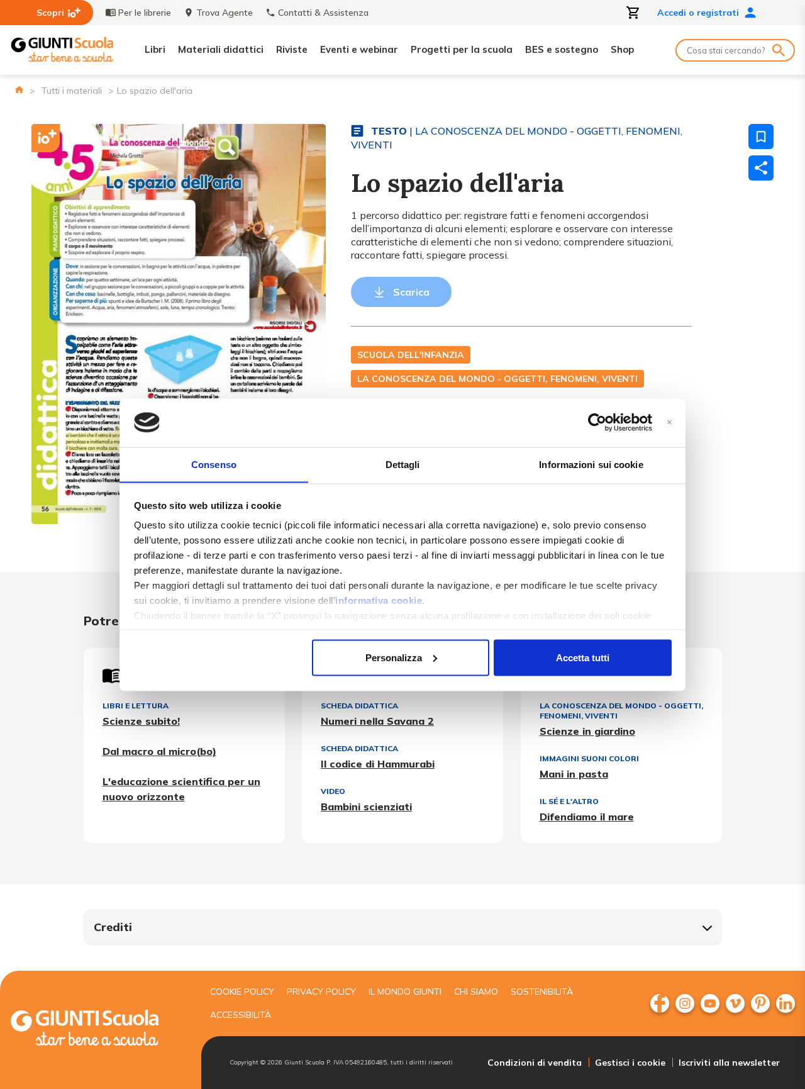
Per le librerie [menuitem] (144, 13)
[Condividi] (761, 168)
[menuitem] (659, 1003)
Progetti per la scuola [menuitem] (462, 49)
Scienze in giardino (587, 731)
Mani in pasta (574, 774)
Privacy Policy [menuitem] (321, 991)
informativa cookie (378, 600)
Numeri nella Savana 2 (377, 721)
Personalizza (393, 657)
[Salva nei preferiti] (761, 136)
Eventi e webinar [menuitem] (359, 49)
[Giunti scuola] (97, 1029)
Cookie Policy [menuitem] (242, 991)
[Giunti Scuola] (62, 50)
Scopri (50, 12)
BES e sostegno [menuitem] (561, 49)
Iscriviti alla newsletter (729, 1062)
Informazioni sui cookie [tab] (591, 464)
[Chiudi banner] (669, 422)
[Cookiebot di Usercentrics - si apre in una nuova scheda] (597, 422)
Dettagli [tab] (403, 464)
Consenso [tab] (213, 464)
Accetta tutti (582, 657)
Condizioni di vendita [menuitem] (534, 1062)
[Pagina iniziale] (19, 89)
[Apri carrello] (633, 12)
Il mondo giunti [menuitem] (405, 991)
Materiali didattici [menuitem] (221, 49)
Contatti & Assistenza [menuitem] (323, 13)
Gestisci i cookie (630, 1062)
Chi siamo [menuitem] (476, 991)
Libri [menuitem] (155, 49)
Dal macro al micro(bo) (159, 751)
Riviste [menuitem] (292, 49)
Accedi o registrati (698, 12)
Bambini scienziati (366, 806)
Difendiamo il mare (587, 816)
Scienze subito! (141, 721)
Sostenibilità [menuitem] (542, 991)
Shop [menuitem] (622, 49)
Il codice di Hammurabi (378, 763)
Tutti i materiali (72, 90)
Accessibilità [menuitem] (240, 1014)
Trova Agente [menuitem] (224, 13)
